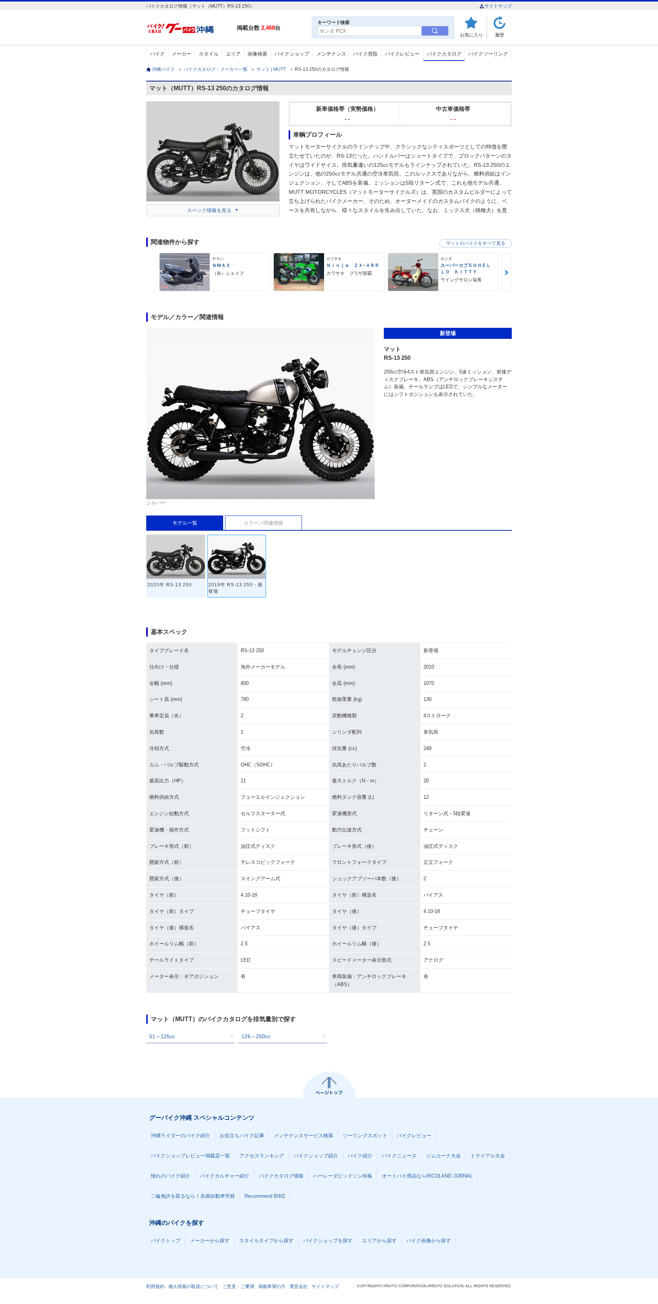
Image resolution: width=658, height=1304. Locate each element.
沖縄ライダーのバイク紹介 (180, 1135)
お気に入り (471, 34)
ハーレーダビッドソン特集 (342, 1176)
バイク (157, 54)
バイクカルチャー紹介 (224, 1176)
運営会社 (298, 1286)
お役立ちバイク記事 (242, 1135)
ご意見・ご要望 (238, 1286)
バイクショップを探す (328, 1240)
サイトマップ (498, 6)
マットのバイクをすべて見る (475, 243)
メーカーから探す (210, 1240)
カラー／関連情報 (263, 523)
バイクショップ (292, 54)
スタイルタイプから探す (266, 1240)
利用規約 (155, 1286)
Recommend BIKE (265, 1196)
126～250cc (255, 1036)
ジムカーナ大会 (443, 1156)
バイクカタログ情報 (281, 1176)
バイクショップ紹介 (316, 1156)
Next (506, 272)
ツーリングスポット (365, 1135)
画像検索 (257, 54)
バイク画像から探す (428, 1240)
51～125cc (162, 1036)
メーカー (182, 54)
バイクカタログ (444, 54)
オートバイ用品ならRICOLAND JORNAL (427, 1176)
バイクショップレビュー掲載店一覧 (190, 1156)
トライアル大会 (487, 1156)
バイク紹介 (360, 1156)
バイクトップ (165, 1240)
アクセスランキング (262, 1156)
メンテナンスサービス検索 (303, 1135)
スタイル (209, 54)
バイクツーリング (488, 54)
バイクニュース (399, 1156)
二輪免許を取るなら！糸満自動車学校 (193, 1196)
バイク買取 (365, 54)
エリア (233, 54)
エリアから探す (379, 1240)
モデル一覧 (184, 523)
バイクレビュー (402, 54)
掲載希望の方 (272, 1286)
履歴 (499, 34)
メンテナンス (331, 54)
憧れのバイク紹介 (170, 1176)
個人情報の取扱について (193, 1286)
